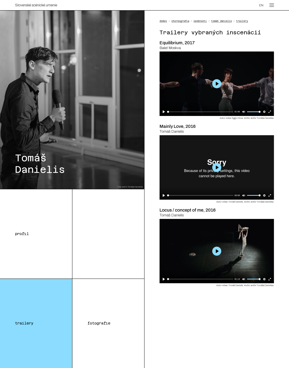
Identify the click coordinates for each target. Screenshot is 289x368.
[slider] (200, 111)
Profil (22, 234)
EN (261, 5)
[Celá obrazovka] (269, 111)
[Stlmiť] (243, 111)
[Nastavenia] (264, 111)
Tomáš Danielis (221, 21)
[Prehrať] (163, 111)
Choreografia (180, 21)
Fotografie (98, 323)
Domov (163, 21)
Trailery (24, 323)
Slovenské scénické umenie (36, 5)
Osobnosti (200, 21)
